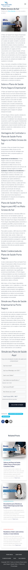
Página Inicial (9, 554)
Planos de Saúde (6, 558)
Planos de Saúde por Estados (15, 413)
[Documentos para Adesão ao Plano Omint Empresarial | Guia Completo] (14, 490)
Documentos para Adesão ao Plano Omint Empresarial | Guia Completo (13, 506)
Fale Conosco (22, 558)
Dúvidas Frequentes (8, 501)
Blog (15, 558)
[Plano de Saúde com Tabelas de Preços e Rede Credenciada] (7, 4)
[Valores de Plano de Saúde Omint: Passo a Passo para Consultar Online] (14, 449)
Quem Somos (19, 554)
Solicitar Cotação (17, 405)
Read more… (18, 478)
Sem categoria (6, 416)
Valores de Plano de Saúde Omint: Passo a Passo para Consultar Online (12, 464)
